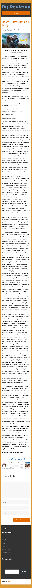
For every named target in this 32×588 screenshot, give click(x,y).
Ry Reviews (16, 6)
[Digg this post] (15, 459)
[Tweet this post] (9, 459)
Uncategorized (8, 30)
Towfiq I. (10, 581)
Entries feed (5, 546)
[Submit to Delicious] (12, 459)
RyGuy (17, 29)
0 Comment (25, 29)
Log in (3, 543)
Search (6, 568)
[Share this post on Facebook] (7, 459)
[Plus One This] (21, 459)
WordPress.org (6, 552)
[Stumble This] (18, 459)
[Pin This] (24, 459)
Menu (16, 13)
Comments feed (6, 549)
